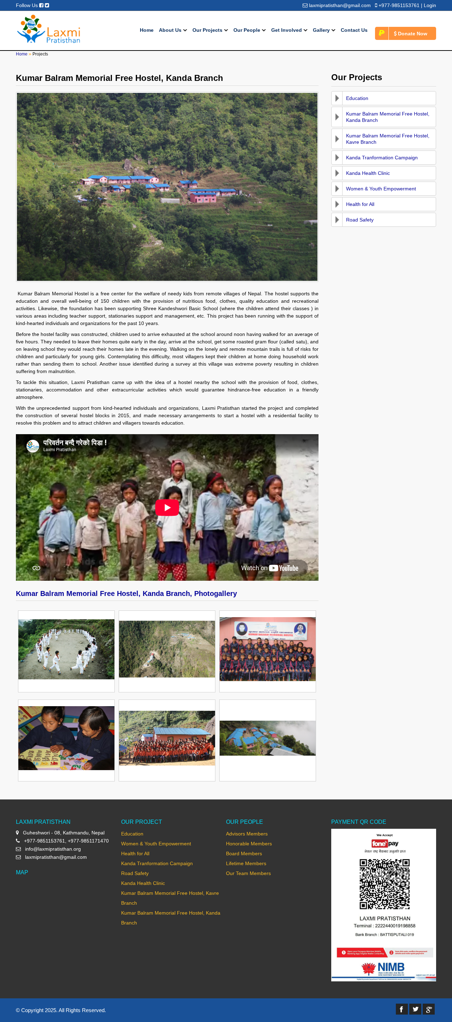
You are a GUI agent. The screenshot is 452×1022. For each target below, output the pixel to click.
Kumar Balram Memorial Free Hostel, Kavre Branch (387, 139)
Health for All (360, 204)
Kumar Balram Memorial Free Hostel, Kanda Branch (387, 117)
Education (357, 98)
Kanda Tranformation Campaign (382, 157)
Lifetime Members (246, 863)
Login (430, 5)
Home (147, 30)
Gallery (322, 30)
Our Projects (208, 30)
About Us (171, 30)
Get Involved (287, 30)
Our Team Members (248, 873)
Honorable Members (249, 843)
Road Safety (360, 220)
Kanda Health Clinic (368, 173)
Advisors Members (247, 834)
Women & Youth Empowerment (381, 188)
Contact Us (354, 30)
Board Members (244, 853)
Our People (247, 30)
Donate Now (412, 33)
